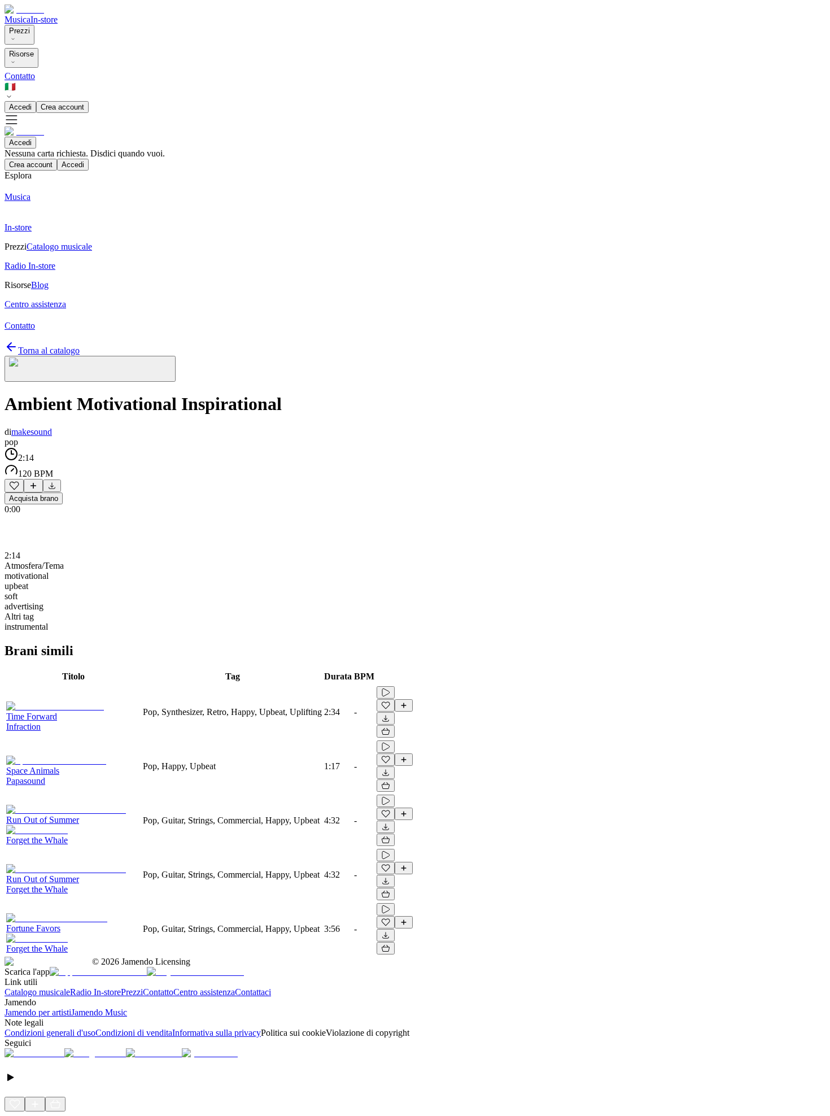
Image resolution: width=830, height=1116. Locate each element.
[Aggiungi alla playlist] (33, 485)
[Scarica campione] (52, 485)
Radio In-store (95, 992)
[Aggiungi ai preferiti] (14, 485)
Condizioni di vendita (133, 1032)
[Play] (90, 369)
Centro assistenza (204, 992)
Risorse (21, 54)
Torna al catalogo (49, 350)
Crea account (62, 107)
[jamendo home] (24, 9)
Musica (17, 19)
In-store (44, 19)
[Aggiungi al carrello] (386, 731)
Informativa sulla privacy (216, 1032)
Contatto (20, 76)
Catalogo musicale (37, 992)
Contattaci (253, 992)
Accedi (20, 107)
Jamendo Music (99, 1012)
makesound (31, 432)
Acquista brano (33, 498)
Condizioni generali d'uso (50, 1032)
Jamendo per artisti (38, 1012)
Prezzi (19, 31)
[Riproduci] (386, 692)
